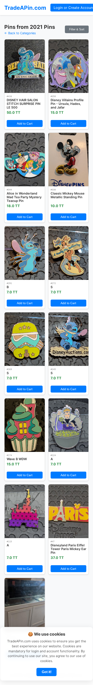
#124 (53, 455)
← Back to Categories (20, 33)
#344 (9, 189)
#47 (53, 541)
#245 (53, 369)
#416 (9, 96)
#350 (53, 96)
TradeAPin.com (25, 7)
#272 (53, 283)
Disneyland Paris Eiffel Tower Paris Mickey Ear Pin (68, 548)
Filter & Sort (76, 29)
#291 (9, 283)
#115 (9, 541)
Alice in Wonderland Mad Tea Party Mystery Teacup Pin (24, 197)
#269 (9, 369)
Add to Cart (24, 123)
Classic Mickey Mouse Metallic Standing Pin (68, 195)
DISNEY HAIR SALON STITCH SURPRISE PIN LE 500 (23, 103)
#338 (53, 189)
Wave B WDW (17, 459)
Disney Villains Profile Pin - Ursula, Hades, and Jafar (67, 103)
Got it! (46, 672)
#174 (9, 455)
